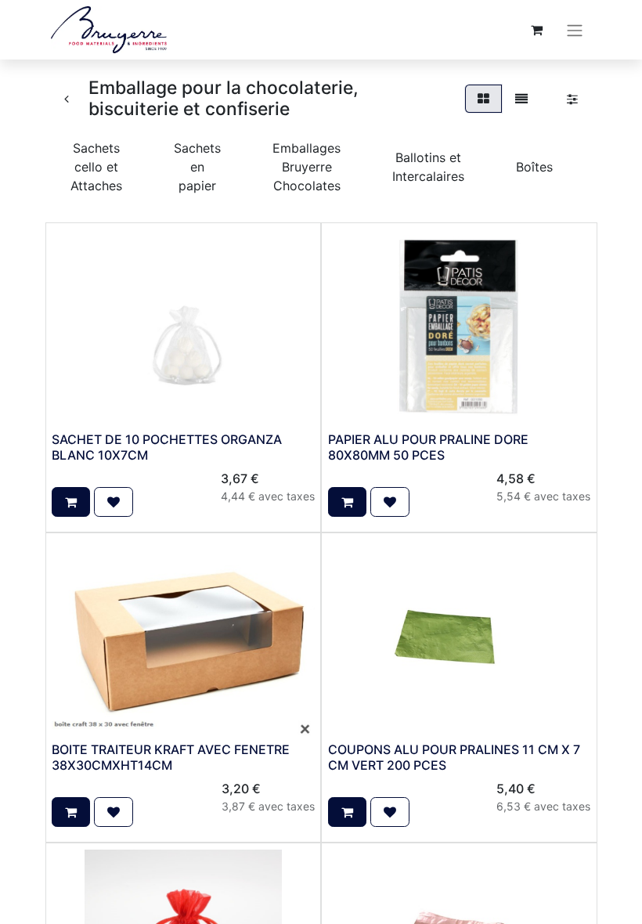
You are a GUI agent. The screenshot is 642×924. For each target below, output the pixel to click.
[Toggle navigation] (574, 30)
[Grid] (483, 99)
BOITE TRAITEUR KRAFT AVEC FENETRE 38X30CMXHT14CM (171, 757)
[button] (71, 502)
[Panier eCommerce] (536, 29)
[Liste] (521, 99)
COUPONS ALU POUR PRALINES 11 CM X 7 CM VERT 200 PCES (454, 757)
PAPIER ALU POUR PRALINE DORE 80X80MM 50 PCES (428, 446)
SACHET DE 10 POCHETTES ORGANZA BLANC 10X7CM (167, 446)
